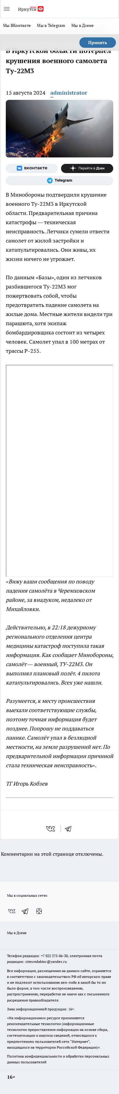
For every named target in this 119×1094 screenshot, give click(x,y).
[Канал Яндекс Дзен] (87, 168)
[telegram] (70, 828)
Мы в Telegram (51, 25)
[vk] (51, 828)
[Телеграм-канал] (59, 180)
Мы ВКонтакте (17, 25)
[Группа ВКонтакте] (32, 168)
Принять (97, 42)
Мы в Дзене (82, 25)
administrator (68, 92)
